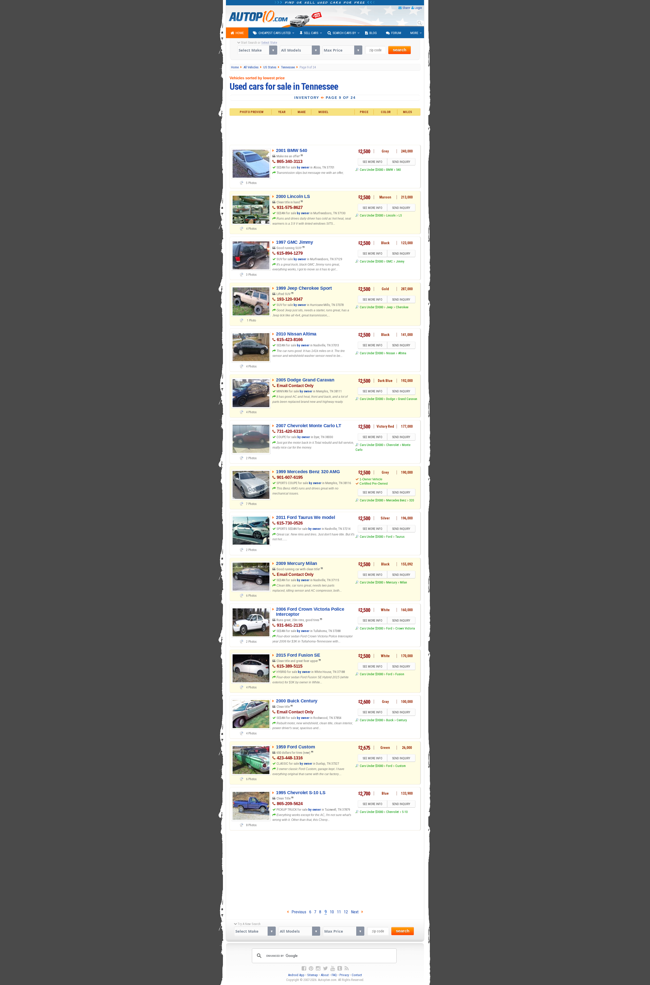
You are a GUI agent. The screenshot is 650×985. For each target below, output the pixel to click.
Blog (373, 33)
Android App (296, 975)
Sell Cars (311, 33)
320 (411, 500)
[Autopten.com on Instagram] (318, 968)
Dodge (390, 399)
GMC (389, 261)
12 (346, 911)
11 (339, 911)
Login (418, 8)
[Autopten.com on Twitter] (325, 968)
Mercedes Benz (396, 500)
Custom (400, 766)
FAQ (334, 975)
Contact (357, 975)
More (414, 33)
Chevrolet (392, 445)
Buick (390, 720)
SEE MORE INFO (372, 162)
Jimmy (400, 261)
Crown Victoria (405, 628)
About (325, 975)
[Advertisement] (325, 129)
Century (402, 720)
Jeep (389, 307)
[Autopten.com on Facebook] (304, 968)
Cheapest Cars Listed (274, 33)
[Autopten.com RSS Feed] (347, 968)
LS (400, 215)
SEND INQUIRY (401, 162)
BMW (389, 170)
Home (240, 33)
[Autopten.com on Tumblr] (339, 968)
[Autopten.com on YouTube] (332, 968)
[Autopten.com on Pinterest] (311, 968)
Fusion (399, 674)
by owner (303, 167)
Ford (389, 536)
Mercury (391, 582)
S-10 (405, 812)
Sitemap (312, 975)
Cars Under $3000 (371, 170)
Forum (396, 33)
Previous (297, 911)
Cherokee (402, 307)
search (399, 50)
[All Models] (300, 50)
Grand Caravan (407, 399)
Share (406, 8)
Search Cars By (344, 33)
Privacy (344, 975)
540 (398, 170)
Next (356, 911)
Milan (403, 582)
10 (332, 911)
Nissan (390, 353)
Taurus (399, 536)
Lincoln (391, 215)
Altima (402, 353)
